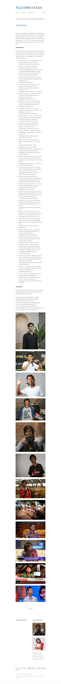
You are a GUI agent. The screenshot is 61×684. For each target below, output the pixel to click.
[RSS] (18, 669)
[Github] (35, 668)
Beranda (30, 608)
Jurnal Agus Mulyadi (27, 674)
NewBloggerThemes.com (26, 676)
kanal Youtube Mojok (29, 40)
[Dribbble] (16, 669)
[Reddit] (44, 668)
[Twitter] (16, 668)
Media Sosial (31, 12)
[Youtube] (31, 668)
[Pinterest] (22, 668)
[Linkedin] (25, 668)
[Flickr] (29, 668)
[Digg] (39, 668)
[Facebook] (18, 668)
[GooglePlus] (20, 668)
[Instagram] (27, 668)
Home (17, 12)
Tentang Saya (23, 12)
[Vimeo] (33, 668)
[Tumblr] (37, 668)
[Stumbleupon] (41, 668)
